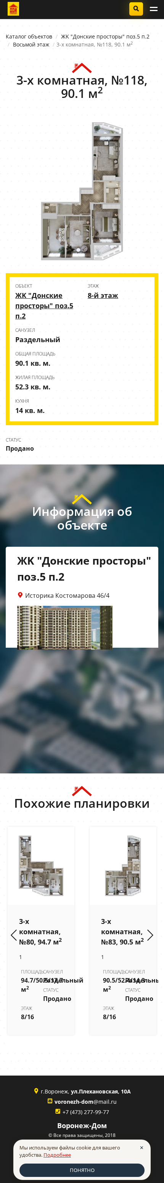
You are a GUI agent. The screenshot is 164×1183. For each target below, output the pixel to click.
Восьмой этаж (31, 44)
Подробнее (57, 1154)
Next (150, 936)
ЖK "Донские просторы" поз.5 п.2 (105, 36)
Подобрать (136, 9)
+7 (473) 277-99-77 (86, 1112)
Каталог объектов (29, 36)
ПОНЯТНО (82, 1170)
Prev (14, 936)
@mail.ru (86, 1101)
